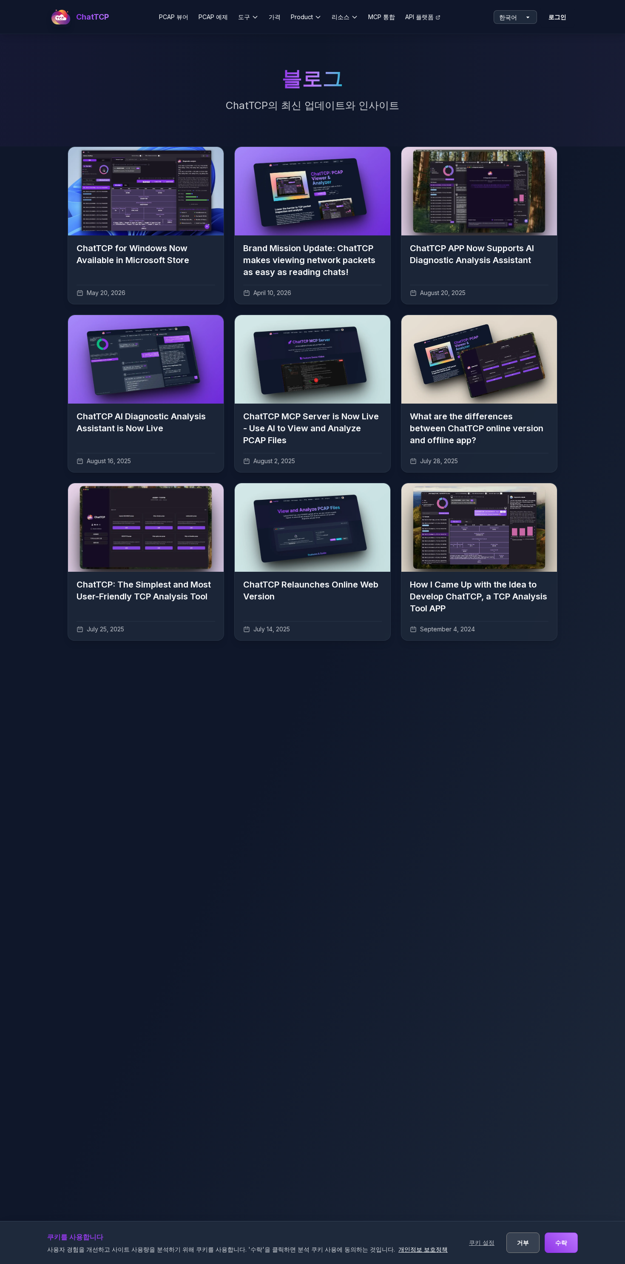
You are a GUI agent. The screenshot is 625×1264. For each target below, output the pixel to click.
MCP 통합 (381, 16)
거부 (523, 1242)
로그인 (557, 16)
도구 (244, 16)
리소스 (340, 16)
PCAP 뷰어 (173, 16)
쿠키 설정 (481, 1242)
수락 (561, 1242)
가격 (275, 16)
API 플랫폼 (419, 16)
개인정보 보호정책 (423, 1249)
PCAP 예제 (213, 16)
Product (302, 16)
